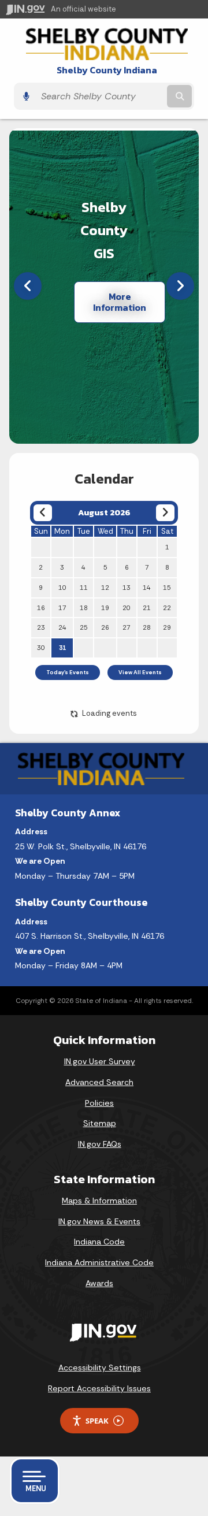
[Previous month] (42, 512)
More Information (119, 301)
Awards (99, 1283)
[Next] (180, 286)
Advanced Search (99, 1082)
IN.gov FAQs (99, 1144)
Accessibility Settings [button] (99, 1367)
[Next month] (165, 512)
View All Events (140, 673)
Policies (99, 1103)
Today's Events (67, 673)
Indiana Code (99, 1241)
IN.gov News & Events (99, 1221)
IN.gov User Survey (99, 1061)
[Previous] (28, 286)
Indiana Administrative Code (99, 1262)
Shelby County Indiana (107, 70)
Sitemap (99, 1123)
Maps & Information (99, 1200)
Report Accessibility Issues (99, 1388)
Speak (97, 1420)
